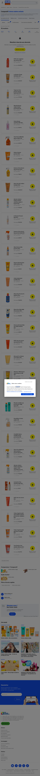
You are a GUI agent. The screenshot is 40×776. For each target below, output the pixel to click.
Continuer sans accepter (28, 381)
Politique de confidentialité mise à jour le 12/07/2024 (14, 391)
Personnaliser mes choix (27, 391)
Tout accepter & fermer (27, 394)
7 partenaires (18, 386)
